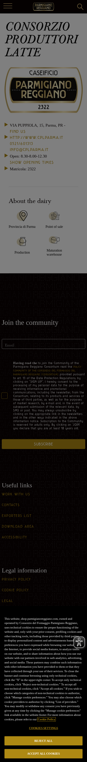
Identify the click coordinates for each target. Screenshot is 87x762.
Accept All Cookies (43, 753)
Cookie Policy (46, 719)
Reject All (43, 741)
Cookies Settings (43, 728)
